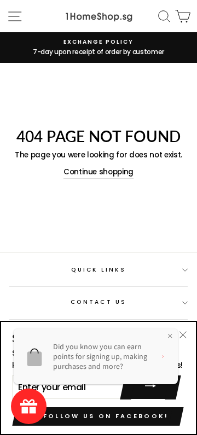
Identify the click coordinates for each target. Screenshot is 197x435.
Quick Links (98, 270)
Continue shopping (98, 172)
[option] (98, 47)
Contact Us (98, 302)
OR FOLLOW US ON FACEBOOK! (98, 416)
